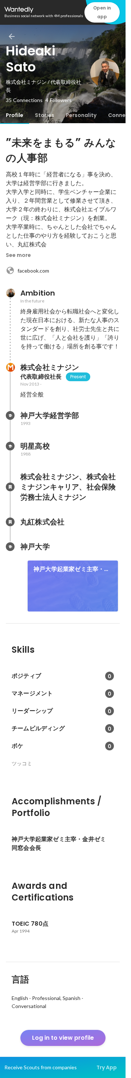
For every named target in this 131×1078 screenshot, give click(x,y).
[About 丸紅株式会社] (10, 521)
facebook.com (33, 270)
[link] (73, 586)
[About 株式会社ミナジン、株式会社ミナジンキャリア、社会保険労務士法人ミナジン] (10, 487)
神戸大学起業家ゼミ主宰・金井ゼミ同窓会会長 (71, 569)
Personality (81, 115)
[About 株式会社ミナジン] (10, 367)
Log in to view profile (63, 1038)
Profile (14, 115)
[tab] (14, 115)
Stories (44, 115)
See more (18, 255)
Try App (106, 1067)
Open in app (102, 12)
